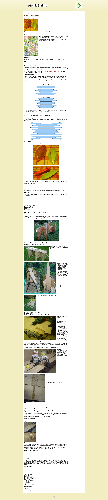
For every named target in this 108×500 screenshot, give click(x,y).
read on (33, 490)
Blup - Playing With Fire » (32, 13)
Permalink (40, 16)
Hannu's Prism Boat (28, 77)
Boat (26, 18)
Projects (30, 18)
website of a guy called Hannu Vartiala (50, 71)
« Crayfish (26, 13)
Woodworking (36, 18)
